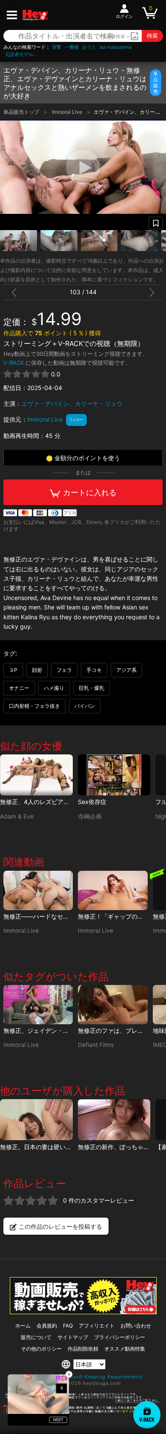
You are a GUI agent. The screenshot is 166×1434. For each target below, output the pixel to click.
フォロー (76, 419)
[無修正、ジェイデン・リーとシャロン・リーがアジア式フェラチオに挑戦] (38, 1004)
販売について (36, 1337)
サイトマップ (72, 1337)
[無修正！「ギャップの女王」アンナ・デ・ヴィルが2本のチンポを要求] (112, 890)
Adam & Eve (17, 816)
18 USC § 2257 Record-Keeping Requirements (83, 1377)
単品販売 (155, 82)
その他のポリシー (41, 1348)
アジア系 (126, 670)
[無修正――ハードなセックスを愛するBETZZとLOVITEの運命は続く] (38, 890)
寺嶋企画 (90, 816)
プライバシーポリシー (119, 1337)
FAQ (68, 1325)
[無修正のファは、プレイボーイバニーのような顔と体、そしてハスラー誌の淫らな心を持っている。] (112, 1004)
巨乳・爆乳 (91, 688)
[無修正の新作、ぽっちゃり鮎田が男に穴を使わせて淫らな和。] (114, 1119)
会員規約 (47, 1325)
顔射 (37, 670)
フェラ (64, 670)
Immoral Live (67, 112)
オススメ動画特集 (124, 1348)
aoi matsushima (116, 47)
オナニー (19, 688)
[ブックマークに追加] (156, 223)
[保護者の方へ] (83, 1401)
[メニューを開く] (11, 15)
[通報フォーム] (83, 1412)
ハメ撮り (54, 688)
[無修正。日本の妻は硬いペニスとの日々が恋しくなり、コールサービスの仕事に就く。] (36, 1119)
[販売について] (83, 1312)
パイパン (84, 706)
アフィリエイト (96, 1325)
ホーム (23, 1325)
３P (13, 670)
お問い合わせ (135, 1325)
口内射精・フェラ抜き (34, 706)
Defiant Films (96, 1044)
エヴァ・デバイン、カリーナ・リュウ (72, 403)
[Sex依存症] (114, 774)
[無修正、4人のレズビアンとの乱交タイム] (36, 774)
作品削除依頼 (83, 1348)
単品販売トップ (21, 112)
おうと (89, 47)
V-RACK (13, 362)
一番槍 (72, 47)
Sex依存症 (92, 801)
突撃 (56, 47)
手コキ (94, 670)
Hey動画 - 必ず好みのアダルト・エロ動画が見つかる (35, 15)
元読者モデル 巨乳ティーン (22, 54)
